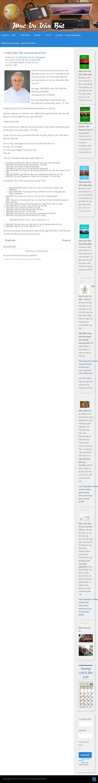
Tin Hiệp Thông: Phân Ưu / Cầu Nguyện (30, 57)
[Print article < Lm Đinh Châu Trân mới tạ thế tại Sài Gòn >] (66, 57)
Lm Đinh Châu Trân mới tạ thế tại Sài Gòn (24, 53)
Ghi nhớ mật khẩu (84, 743)
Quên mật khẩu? (84, 760)
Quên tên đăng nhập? (84, 764)
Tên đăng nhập (85, 719)
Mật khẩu (82, 730)
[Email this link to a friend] (69, 57)
